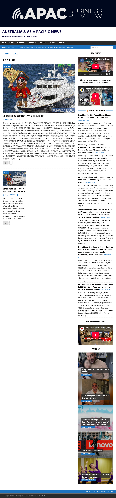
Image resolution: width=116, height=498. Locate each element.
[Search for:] (102, 47)
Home (4, 43)
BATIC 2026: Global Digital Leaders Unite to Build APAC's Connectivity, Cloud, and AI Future (95, 179)
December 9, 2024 (88, 427)
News (11, 43)
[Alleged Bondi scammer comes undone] (95, 365)
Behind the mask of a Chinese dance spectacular (95, 475)
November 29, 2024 (89, 480)
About (88, 491)
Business (20, 43)
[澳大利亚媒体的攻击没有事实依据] (39, 88)
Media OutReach (97, 110)
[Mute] (106, 74)
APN (20, 119)
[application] (95, 66)
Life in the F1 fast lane (92, 450)
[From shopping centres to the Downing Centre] (95, 392)
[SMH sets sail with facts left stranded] (14, 178)
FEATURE (96, 349)
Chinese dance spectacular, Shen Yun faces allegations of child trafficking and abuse (95, 422)
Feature (61, 43)
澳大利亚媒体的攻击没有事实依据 (23, 116)
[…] (19, 159)
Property (32, 43)
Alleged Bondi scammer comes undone (96, 370)
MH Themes (42, 496)
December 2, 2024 (88, 453)
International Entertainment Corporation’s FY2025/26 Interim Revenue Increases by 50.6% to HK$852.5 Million (95, 287)
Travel (52, 43)
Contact (111, 491)
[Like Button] (5, 162)
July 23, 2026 (87, 401)
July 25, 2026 (87, 375)
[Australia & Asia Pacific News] (58, 26)
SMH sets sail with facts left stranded (14, 190)
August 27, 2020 (10, 195)
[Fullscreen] (110, 74)
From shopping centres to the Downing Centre (95, 396)
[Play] (81, 74)
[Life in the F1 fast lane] (95, 444)
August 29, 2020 (10, 119)
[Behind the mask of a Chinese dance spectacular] (95, 471)
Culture (43, 43)
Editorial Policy (99, 491)
